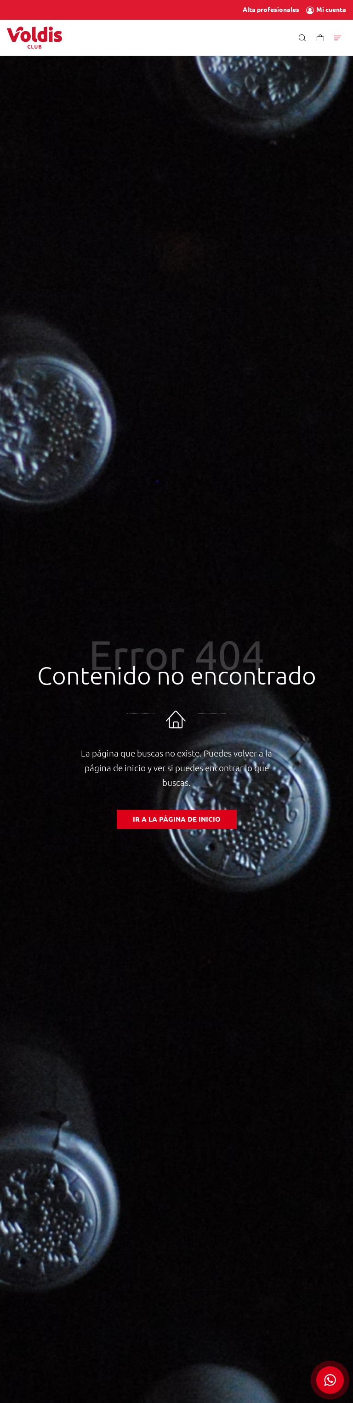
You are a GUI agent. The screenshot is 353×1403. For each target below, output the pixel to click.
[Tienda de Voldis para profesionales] (34, 38)
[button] (330, 1380)
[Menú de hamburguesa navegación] (338, 37)
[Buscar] (302, 37)
